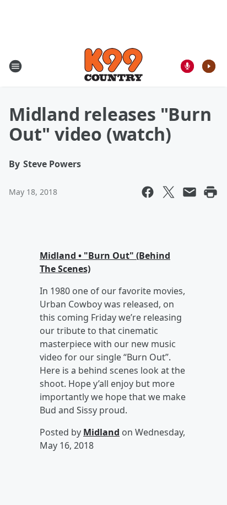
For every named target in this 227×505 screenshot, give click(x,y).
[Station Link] (113, 66)
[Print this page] (210, 192)
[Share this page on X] (168, 192)
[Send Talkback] (187, 66)
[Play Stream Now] (208, 66)
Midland (101, 432)
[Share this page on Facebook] (147, 192)
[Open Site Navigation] (15, 66)
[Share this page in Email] (189, 192)
